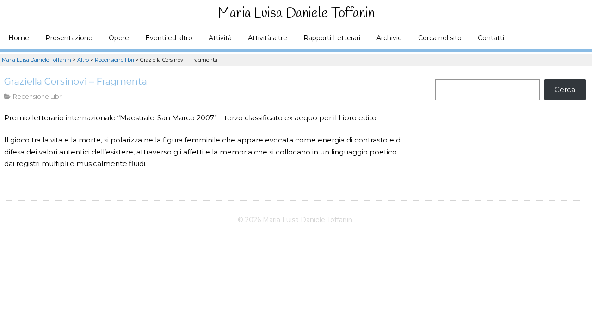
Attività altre (267, 38)
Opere (119, 38)
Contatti (491, 38)
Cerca (565, 89)
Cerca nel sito (440, 38)
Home (18, 38)
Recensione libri (38, 96)
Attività (220, 38)
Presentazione (68, 38)
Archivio (389, 38)
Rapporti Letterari (331, 38)
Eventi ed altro (168, 38)
